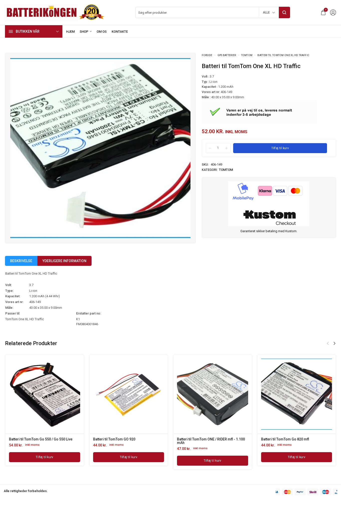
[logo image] (55, 12)
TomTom (247, 55)
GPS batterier (226, 55)
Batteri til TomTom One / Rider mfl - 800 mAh (172, 441)
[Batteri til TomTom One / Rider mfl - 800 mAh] (175, 394)
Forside (207, 55)
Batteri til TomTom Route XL (246, 439)
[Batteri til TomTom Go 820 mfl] (91, 394)
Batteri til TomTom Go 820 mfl (80, 439)
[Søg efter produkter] (284, 12)
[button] (327, 343)
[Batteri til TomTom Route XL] (259, 394)
